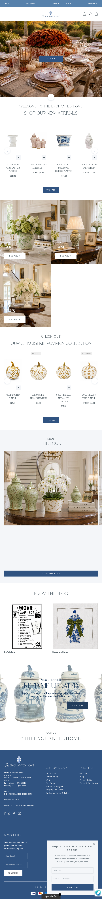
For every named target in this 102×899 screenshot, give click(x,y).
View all (51, 190)
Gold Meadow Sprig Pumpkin (64, 396)
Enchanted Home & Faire (57, 793)
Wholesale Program (54, 787)
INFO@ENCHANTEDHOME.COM (18, 794)
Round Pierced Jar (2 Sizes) (63, 166)
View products (51, 574)
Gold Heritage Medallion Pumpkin (38, 398)
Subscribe (72, 888)
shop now (14, 256)
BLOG (7, 4)
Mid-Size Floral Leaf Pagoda (89, 166)
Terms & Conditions (89, 783)
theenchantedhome (53, 738)
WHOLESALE (92, 4)
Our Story (50, 783)
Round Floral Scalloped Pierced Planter (38, 168)
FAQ (48, 780)
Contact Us (51, 773)
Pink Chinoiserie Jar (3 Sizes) (13, 166)
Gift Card (84, 773)
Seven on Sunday (61, 651)
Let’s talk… (9, 651)
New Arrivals (31, 4)
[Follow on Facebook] (5, 813)
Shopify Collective (54, 790)
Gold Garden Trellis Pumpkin (13, 396)
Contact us (8, 805)
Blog (82, 777)
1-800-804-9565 (16, 773)
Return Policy (52, 777)
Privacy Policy (86, 780)
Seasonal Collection (62, 4)
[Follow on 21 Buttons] (19, 813)
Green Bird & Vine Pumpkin (89, 396)
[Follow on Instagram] (9, 813)
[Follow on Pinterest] (14, 813)
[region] (51, 59)
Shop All (51, 65)
